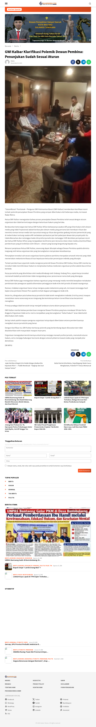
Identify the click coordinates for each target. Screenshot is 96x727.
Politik (11, 498)
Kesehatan (28, 558)
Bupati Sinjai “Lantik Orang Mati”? (47, 398)
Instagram (38, 707)
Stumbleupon (67, 703)
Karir (63, 681)
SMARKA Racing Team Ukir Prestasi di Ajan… (30, 652)
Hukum (11, 486)
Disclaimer (65, 684)
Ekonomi (13, 558)
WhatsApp (11, 703)
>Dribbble (66, 707)
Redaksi (8, 684)
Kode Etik (37, 681)
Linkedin (38, 710)
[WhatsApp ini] (88, 62)
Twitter (37, 699)
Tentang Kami (10, 687)
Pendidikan (29, 650)
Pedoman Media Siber (13, 691)
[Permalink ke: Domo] (7, 62)
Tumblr (37, 703)
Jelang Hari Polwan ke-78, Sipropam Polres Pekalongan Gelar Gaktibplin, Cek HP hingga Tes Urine (18, 428)
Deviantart (66, 710)
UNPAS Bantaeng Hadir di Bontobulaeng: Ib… (23, 560)
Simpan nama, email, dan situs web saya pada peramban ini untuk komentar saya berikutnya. (39, 466)
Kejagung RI (20, 558)
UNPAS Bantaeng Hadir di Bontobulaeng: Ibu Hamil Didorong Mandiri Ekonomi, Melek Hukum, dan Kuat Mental (18, 401)
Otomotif (20, 642)
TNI (51, 565)
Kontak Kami (37, 687)
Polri (47, 565)
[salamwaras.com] (48, 3)
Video (26, 642)
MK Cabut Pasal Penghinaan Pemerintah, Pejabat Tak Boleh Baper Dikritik (46, 427)
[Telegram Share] (83, 62)
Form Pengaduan (67, 687)
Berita (10, 482)
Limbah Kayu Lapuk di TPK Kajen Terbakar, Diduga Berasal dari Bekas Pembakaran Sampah (76, 400)
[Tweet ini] (78, 62)
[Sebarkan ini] (73, 62)
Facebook (11, 699)
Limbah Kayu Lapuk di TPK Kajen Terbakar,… (31, 577)
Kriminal (11, 490)
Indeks (7, 681)
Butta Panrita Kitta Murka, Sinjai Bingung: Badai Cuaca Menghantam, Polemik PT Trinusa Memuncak (72, 363)
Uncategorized (27, 575)
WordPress (11, 707)
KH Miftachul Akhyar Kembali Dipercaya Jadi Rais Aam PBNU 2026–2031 (75, 427)
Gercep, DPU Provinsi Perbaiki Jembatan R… (23, 644)
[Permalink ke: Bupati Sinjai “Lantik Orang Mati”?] (48, 388)
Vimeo (10, 710)
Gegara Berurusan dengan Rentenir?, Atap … (31, 661)
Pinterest (65, 699)
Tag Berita (12, 494)
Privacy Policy (38, 684)
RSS (9, 714)
